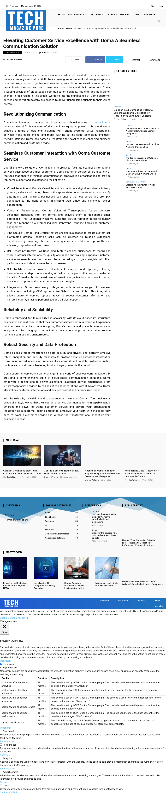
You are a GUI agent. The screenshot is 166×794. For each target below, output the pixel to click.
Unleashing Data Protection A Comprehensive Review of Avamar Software (142, 473)
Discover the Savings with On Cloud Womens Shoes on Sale (143, 145)
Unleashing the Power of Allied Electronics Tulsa (140, 186)
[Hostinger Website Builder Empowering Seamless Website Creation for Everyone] (103, 455)
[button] (158, 21)
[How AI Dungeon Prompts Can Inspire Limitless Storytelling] (76, 568)
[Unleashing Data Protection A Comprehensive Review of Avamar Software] (144, 455)
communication (101, 122)
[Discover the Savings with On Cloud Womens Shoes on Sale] (119, 145)
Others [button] (3, 782)
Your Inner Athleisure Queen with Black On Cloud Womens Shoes (141, 172)
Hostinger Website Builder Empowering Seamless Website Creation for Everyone (102, 473)
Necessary (8, 664)
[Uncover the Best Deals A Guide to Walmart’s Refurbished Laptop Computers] (119, 129)
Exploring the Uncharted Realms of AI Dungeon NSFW (15, 585)
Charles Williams (14, 59)
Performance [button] (7, 741)
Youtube (159, 606)
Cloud (128, 141)
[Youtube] (144, 6)
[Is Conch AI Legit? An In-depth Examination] (107, 568)
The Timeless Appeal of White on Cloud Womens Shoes (142, 159)
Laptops (117, 107)
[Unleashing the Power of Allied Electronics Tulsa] (119, 186)
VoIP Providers (13, 52)
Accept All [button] (23, 617)
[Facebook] (120, 6)
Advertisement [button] (7, 768)
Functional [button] (5, 727)
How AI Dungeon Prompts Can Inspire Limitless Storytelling (74, 585)
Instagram (123, 600)
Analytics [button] (5, 755)
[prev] (156, 28)
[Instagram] (124, 6)
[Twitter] (140, 6)
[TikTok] (136, 6)
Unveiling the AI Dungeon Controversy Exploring (44, 585)
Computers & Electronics (136, 182)
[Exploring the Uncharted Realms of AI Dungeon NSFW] (15, 568)
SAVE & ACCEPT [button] (8, 792)
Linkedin (141, 600)
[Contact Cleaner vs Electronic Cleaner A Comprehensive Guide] (22, 455)
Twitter (157, 600)
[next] (161, 28)
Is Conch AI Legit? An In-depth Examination (107, 584)
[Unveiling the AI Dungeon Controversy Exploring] (46, 568)
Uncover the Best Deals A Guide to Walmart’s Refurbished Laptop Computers (142, 131)
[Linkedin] (128, 6)
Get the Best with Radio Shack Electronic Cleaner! (61, 472)
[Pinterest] (132, 6)
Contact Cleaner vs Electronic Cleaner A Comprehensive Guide (22, 472)
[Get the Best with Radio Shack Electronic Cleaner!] (62, 455)
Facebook (104, 600)
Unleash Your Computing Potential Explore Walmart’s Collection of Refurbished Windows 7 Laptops (133, 112)
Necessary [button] (5, 660)
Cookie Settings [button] (8, 617)
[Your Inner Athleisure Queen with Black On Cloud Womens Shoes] (119, 172)
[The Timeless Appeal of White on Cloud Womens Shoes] (119, 159)
